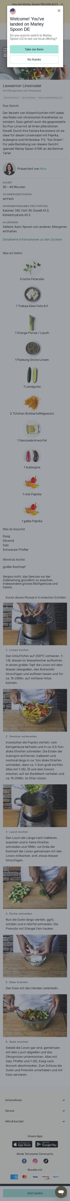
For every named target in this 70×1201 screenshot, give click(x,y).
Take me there (34, 49)
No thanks (34, 59)
